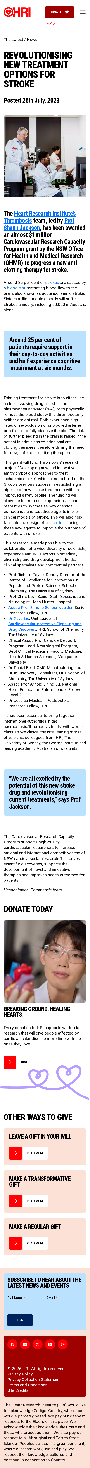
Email (52, 1298)
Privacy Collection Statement (33, 1379)
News (32, 39)
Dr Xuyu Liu (18, 618)
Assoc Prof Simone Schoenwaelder (40, 607)
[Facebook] (12, 1344)
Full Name (16, 1298)
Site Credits (17, 1390)
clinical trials (56, 522)
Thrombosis (18, 220)
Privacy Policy (20, 1374)
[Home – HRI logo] (17, 12)
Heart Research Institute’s (45, 213)
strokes (52, 282)
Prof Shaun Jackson (39, 224)
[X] (38, 1344)
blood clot (16, 287)
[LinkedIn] (50, 1344)
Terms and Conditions (27, 1384)
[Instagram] (63, 1344)
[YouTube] (25, 1344)
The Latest (13, 39)
